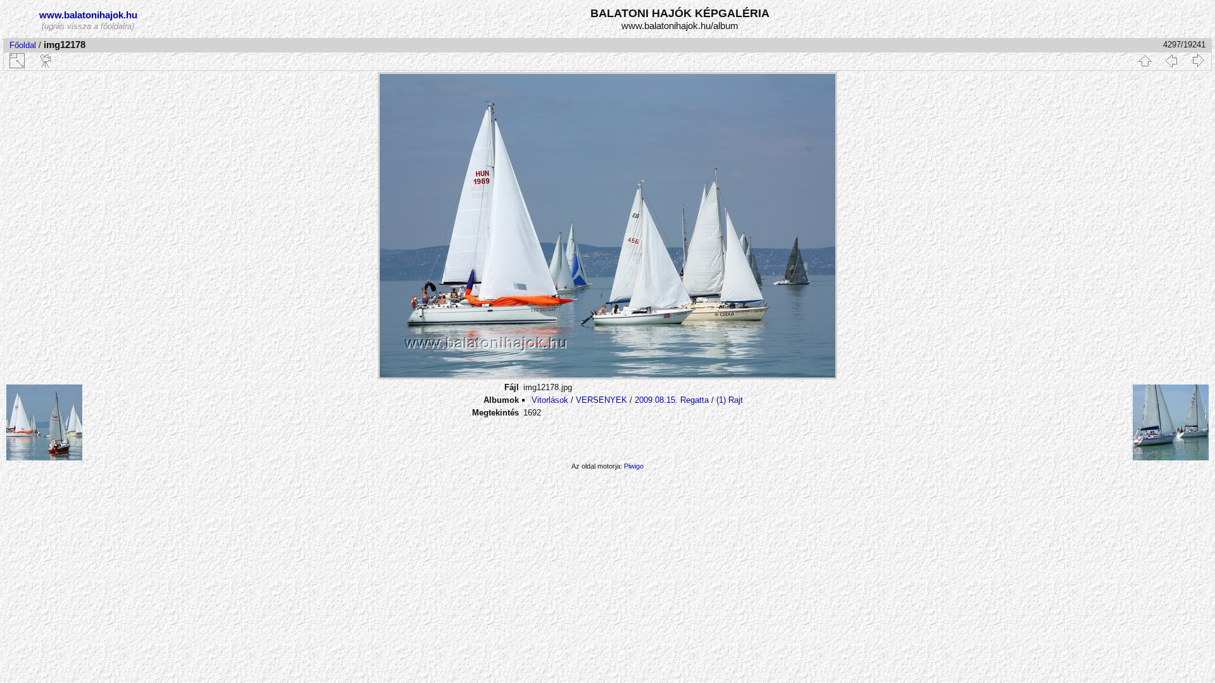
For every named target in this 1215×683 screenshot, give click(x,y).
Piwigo (634, 466)
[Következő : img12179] (1198, 60)
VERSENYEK (601, 400)
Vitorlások (550, 400)
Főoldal (22, 45)
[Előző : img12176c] (1171, 60)
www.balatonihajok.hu (88, 14)
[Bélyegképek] (1144, 60)
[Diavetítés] (46, 60)
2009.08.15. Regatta (672, 400)
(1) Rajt (729, 400)
